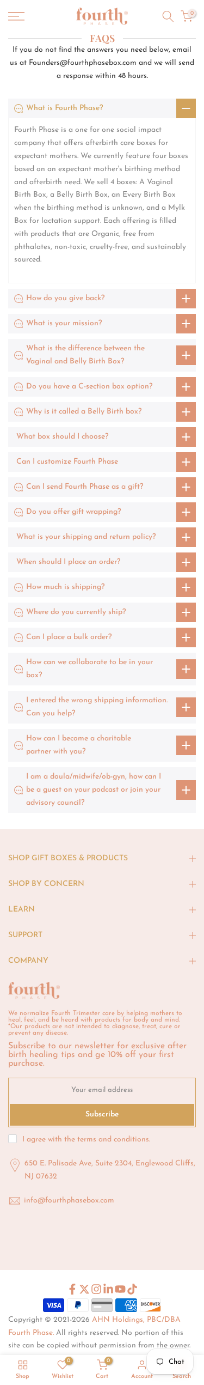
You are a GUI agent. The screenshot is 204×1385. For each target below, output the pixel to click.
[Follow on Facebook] (72, 1289)
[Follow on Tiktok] (132, 1289)
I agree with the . (86, 1139)
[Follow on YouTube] (120, 1289)
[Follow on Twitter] (84, 1289)
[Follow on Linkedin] (108, 1289)
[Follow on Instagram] (96, 1289)
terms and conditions (113, 1139)
